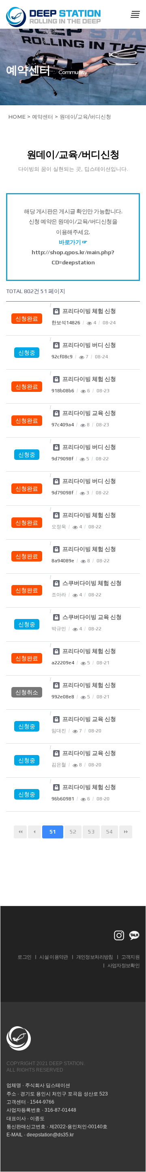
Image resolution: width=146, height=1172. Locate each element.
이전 (34, 831)
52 (73, 831)
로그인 (24, 957)
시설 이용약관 (53, 957)
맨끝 (125, 831)
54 (109, 831)
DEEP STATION (54, 17)
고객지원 (130, 957)
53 (91, 831)
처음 (20, 831)
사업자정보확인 (123, 965)
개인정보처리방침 (94, 957)
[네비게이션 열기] (135, 14)
